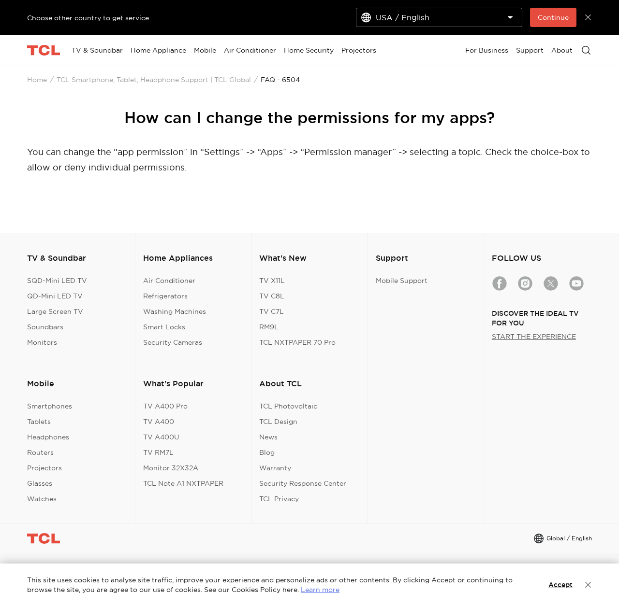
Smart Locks (164, 327)
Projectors (44, 468)
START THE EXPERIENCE (534, 336)
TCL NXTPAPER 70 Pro (297, 342)
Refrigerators (165, 296)
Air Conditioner (169, 280)
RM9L (269, 327)
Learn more (320, 589)
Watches (42, 498)
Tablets (39, 421)
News (268, 437)
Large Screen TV (55, 311)
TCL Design (278, 421)
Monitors (42, 342)
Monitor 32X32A (170, 468)
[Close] (588, 585)
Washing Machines (174, 311)
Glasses (39, 483)
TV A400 (158, 421)
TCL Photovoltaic (288, 406)
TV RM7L (158, 452)
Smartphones (49, 406)
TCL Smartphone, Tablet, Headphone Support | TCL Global (154, 79)
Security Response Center (302, 483)
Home (37, 79)
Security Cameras (172, 342)
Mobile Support (401, 280)
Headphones (48, 437)
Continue (553, 17)
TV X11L (272, 280)
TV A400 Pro (165, 406)
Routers (40, 452)
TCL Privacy (279, 498)
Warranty (275, 468)
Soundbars (45, 327)
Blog (267, 452)
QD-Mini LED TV (55, 296)
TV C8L (271, 296)
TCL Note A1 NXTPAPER (183, 483)
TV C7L (271, 311)
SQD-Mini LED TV (57, 280)
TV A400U (161, 437)
